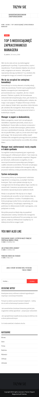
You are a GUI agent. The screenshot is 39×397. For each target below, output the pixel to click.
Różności (15, 15)
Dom (24, 15)
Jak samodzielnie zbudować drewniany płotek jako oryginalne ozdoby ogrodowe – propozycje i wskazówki (19, 309)
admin (8, 54)
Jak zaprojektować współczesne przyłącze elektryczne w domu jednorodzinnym (19, 317)
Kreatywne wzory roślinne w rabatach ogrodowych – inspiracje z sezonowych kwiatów (18, 294)
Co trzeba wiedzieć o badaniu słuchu (13, 323)
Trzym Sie (19, 7)
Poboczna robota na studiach (10, 256)
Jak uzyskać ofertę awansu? (10, 248)
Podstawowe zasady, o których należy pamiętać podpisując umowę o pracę (16, 239)
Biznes (11, 15)
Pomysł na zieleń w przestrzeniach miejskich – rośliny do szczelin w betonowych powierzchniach (18, 302)
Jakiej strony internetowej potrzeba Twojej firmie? (19, 269)
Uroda (15, 16)
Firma (3, 346)
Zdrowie (19, 16)
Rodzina (20, 15)
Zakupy (11, 16)
